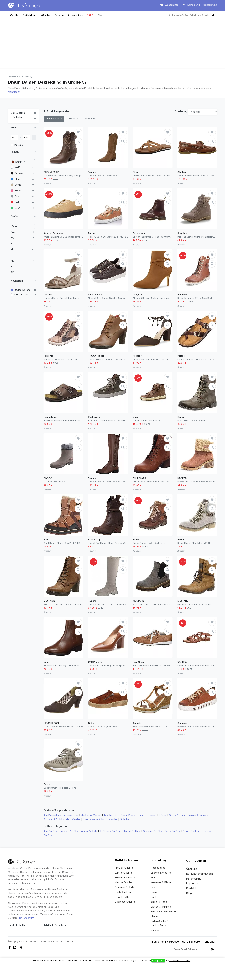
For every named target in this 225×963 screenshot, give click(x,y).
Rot (17, 202)
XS (12, 238)
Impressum (192, 883)
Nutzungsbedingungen (199, 874)
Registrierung (209, 5)
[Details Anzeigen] (78, 141)
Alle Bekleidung (52, 815)
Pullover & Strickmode (56, 820)
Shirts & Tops (177, 815)
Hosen (152, 815)
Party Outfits (172, 831)
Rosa (18, 191)
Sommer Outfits (152, 831)
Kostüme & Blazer (125, 815)
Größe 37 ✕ (91, 119)
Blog (100, 15)
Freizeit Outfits (69, 831)
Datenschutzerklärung (180, 961)
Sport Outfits (191, 831)
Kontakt (191, 888)
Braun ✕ (73, 119)
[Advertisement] (112, 45)
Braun (18, 162)
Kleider (76, 820)
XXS (13, 232)
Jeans (142, 815)
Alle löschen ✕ (54, 119)
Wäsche (45, 15)
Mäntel (108, 815)
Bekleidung (30, 15)
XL (12, 261)
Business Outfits (125, 902)
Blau (17, 179)
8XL (13, 272)
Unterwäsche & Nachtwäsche (100, 820)
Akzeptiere (158, 961)
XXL (13, 267)
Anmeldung (193, 5)
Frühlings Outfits (110, 831)
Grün (17, 208)
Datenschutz (26, 918)
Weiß (17, 167)
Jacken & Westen (91, 815)
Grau (17, 196)
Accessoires (75, 15)
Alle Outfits (50, 831)
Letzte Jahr (21, 295)
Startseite (13, 77)
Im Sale (18, 145)
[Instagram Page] (20, 947)
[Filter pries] (34, 137)
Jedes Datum (22, 290)
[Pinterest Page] (15, 947)
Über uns (191, 869)
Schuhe (59, 15)
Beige (18, 185)
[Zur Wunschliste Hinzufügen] (78, 132)
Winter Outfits (89, 831)
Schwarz (20, 173)
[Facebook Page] (10, 947)
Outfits (14, 15)
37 (13, 226)
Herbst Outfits (131, 831)
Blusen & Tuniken (198, 815)
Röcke (162, 815)
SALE (90, 15)
